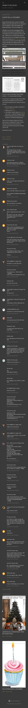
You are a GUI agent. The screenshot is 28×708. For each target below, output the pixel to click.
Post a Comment (6, 589)
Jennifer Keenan (11, 550)
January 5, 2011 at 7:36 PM (12, 384)
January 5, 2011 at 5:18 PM (12, 364)
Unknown (9, 160)
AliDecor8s (10, 573)
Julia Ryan (9, 539)
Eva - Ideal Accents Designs (14, 443)
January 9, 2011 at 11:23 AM (12, 568)
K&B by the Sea (11, 346)
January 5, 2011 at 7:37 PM (12, 392)
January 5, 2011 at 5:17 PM (12, 355)
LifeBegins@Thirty (12, 309)
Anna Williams (18, 703)
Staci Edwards (10, 209)
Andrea (9, 336)
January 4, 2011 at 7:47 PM (12, 295)
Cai (7, 531)
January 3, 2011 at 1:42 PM (12, 196)
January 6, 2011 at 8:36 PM (12, 526)
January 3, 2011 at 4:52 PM (12, 244)
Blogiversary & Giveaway (12, 689)
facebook (22, 112)
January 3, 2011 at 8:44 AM (12, 156)
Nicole (8, 368)
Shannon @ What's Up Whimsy (15, 146)
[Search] (25, 2)
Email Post (8, 136)
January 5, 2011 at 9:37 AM (12, 313)
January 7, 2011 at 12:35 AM (12, 535)
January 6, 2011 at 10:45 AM (13, 480)
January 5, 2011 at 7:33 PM (12, 374)
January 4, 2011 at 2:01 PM (12, 257)
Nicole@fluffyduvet (12, 388)
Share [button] (3, 136)
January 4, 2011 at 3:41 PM (12, 276)
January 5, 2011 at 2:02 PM (12, 332)
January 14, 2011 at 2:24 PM (13, 577)
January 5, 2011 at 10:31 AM (12, 322)
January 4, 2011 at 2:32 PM (12, 265)
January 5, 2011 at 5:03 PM (12, 341)
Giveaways (8, 139)
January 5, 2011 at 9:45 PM (12, 420)
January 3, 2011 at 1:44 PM (12, 220)
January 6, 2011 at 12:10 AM (12, 460)
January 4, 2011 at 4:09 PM (13, 285)
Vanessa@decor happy (13, 261)
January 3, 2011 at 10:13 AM (12, 174)
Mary (8, 317)
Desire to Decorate (9, 5)
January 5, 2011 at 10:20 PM (13, 428)
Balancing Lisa (10, 188)
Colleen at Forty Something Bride (15, 507)
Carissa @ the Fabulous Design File (16, 289)
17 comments (9, 636)
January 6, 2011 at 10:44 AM (13, 470)
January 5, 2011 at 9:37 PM (12, 406)
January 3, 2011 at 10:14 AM (13, 184)
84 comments (9, 691)
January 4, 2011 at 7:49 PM (12, 305)
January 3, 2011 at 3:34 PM (12, 233)
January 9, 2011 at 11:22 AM (12, 559)
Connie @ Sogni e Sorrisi (13, 237)
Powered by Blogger (15, 700)
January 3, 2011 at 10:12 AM (12, 166)
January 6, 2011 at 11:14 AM (12, 512)
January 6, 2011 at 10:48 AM (13, 502)
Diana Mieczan (11, 225)
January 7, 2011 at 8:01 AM (12, 546)
